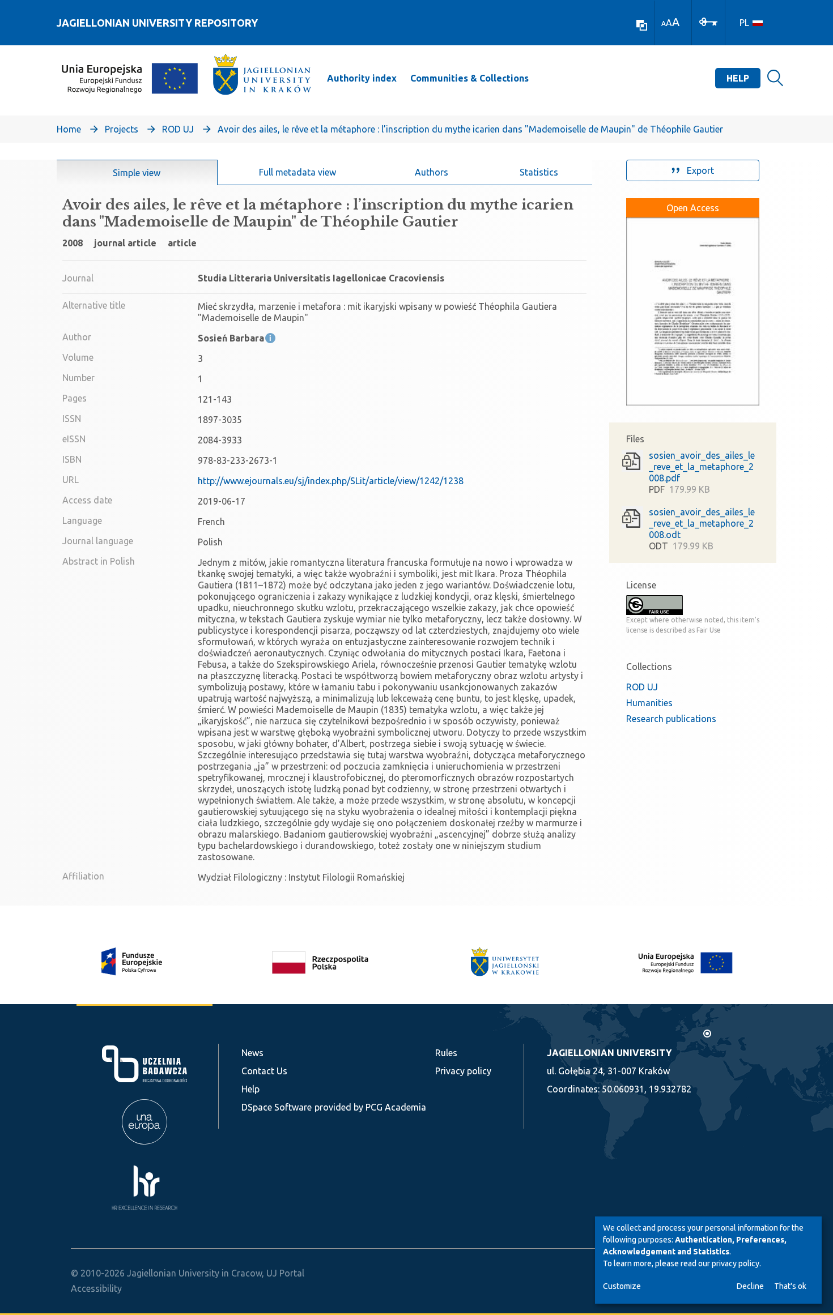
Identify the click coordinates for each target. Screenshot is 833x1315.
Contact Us (264, 1071)
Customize (622, 1286)
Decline (750, 1286)
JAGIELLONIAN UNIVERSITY (609, 1053)
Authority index (362, 78)
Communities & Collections (469, 78)
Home (69, 129)
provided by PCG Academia (370, 1107)
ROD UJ (178, 129)
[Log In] (708, 21)
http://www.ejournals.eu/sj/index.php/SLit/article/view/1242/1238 (331, 481)
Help (737, 78)
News (252, 1053)
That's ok (790, 1286)
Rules (446, 1053)
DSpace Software (276, 1107)
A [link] (663, 23)
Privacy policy (463, 1071)
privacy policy (735, 1263)
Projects (121, 129)
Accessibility (96, 1288)
